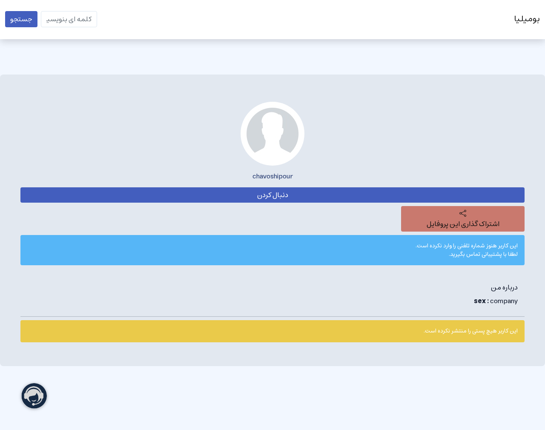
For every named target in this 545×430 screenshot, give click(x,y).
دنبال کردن (272, 195)
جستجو (21, 19)
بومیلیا (527, 18)
